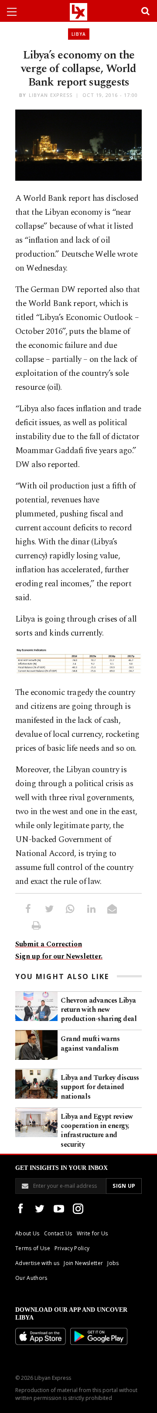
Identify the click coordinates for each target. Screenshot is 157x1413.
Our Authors (31, 1278)
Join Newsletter (83, 1263)
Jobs (113, 1263)
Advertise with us (37, 1263)
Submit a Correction (48, 944)
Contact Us (58, 1233)
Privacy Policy (72, 1248)
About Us (27, 1233)
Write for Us (92, 1233)
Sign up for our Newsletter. (58, 956)
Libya (79, 34)
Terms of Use (32, 1248)
